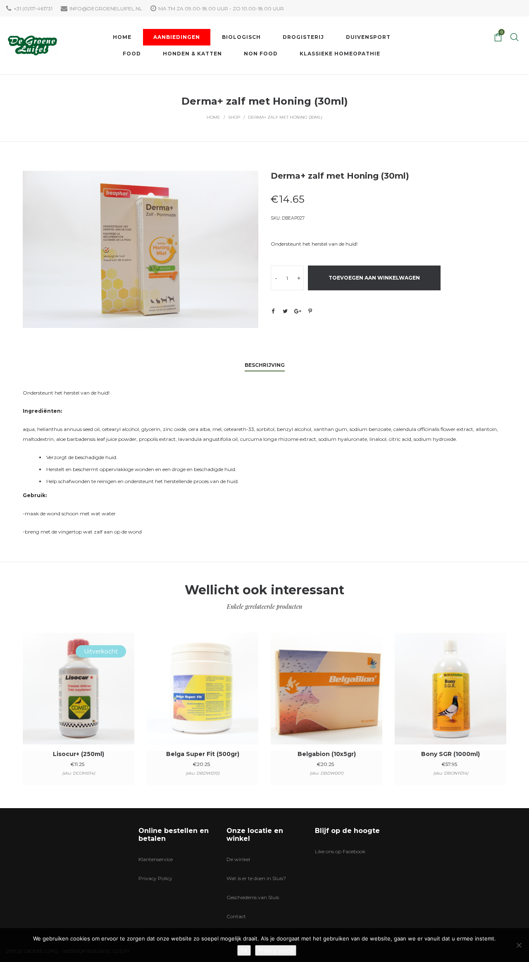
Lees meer (78, 699)
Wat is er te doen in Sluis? (256, 878)
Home (213, 117)
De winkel (238, 859)
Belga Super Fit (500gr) (202, 754)
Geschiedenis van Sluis (252, 897)
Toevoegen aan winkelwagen (374, 278)
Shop (234, 117)
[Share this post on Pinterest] (310, 311)
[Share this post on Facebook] (273, 311)
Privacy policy (275, 950)
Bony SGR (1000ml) (450, 754)
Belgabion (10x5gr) (327, 754)
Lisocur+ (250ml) (78, 754)
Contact (236, 916)
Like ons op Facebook (340, 851)
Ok (244, 950)
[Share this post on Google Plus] (297, 311)
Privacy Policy (155, 878)
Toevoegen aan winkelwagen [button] (202, 699)
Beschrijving (265, 365)
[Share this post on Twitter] (285, 311)
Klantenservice (155, 859)
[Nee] (519, 945)
